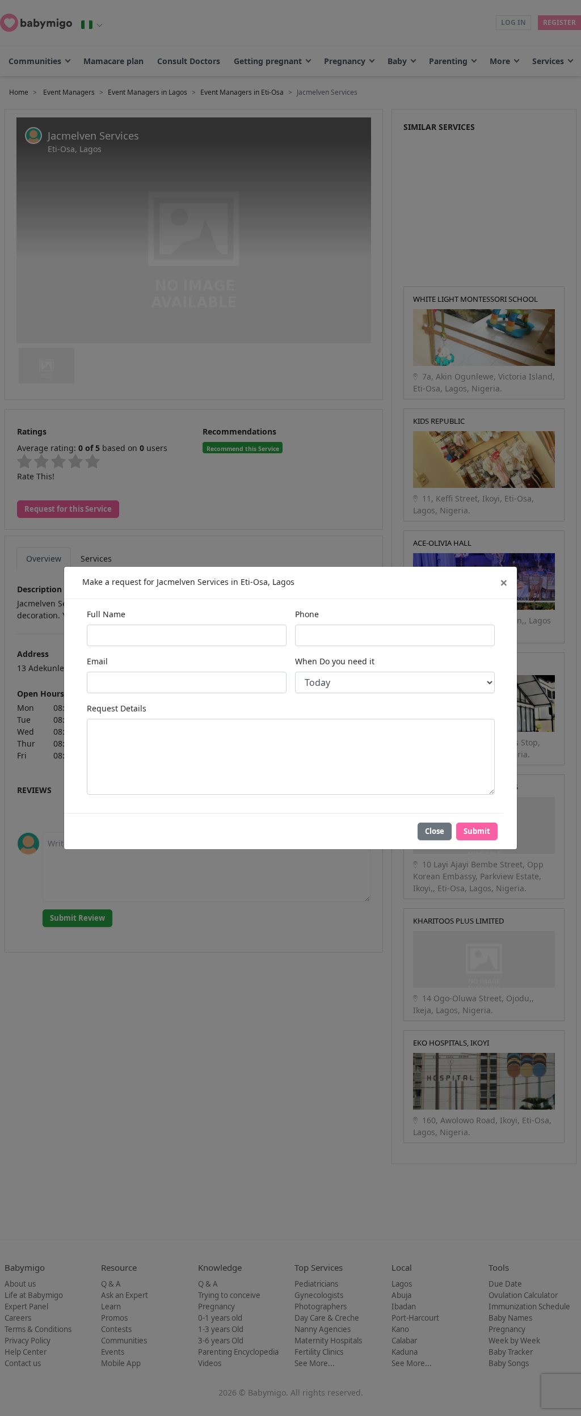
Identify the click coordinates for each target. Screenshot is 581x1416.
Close (434, 831)
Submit (477, 831)
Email (97, 661)
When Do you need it (334, 661)
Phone (307, 614)
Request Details (116, 708)
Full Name (106, 614)
